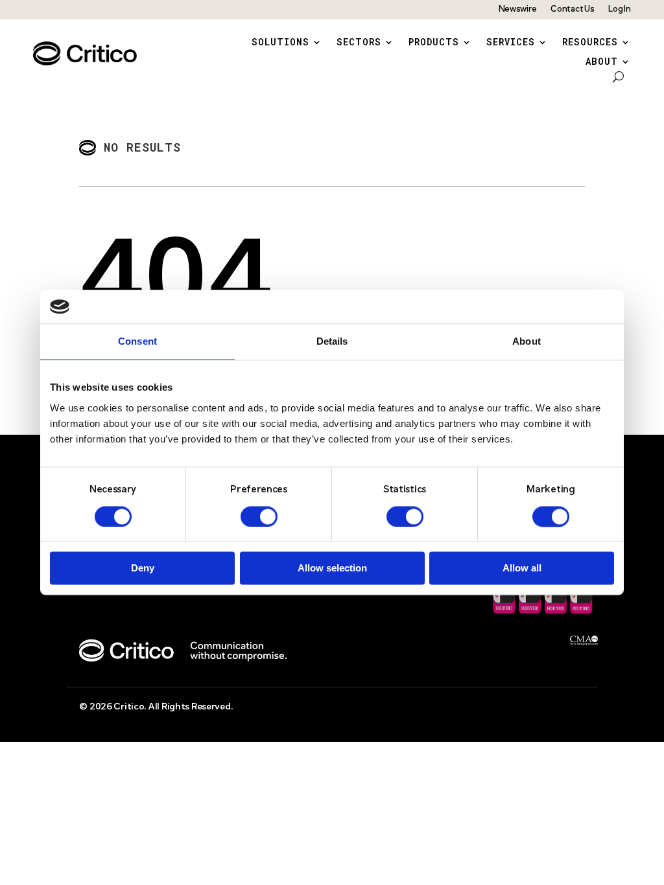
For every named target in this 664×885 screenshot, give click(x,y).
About (602, 62)
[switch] (259, 516)
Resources (590, 43)
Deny (142, 568)
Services (510, 43)
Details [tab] (332, 341)
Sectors (359, 43)
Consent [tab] (137, 341)
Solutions (280, 43)
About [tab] (526, 341)
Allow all (522, 568)
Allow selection (332, 568)
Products (434, 43)
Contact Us (572, 9)
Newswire (518, 9)
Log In (619, 9)
